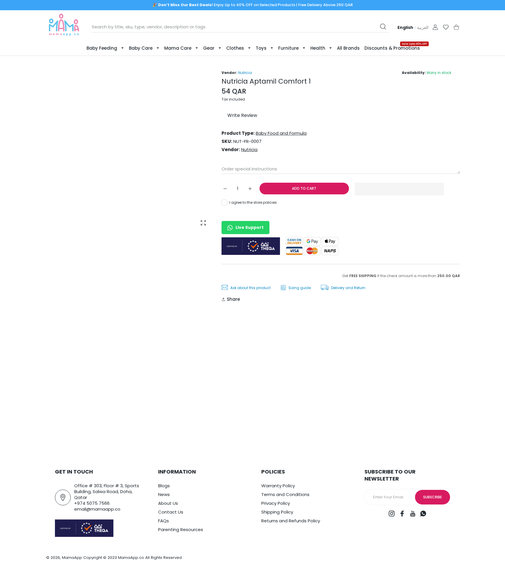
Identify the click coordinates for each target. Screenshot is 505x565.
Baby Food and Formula (281, 133)
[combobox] (240, 26)
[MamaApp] (64, 27)
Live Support (250, 227)
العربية (422, 27)
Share (233, 299)
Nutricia (245, 72)
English (405, 27)
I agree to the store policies (253, 202)
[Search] (383, 26)
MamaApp (72, 557)
